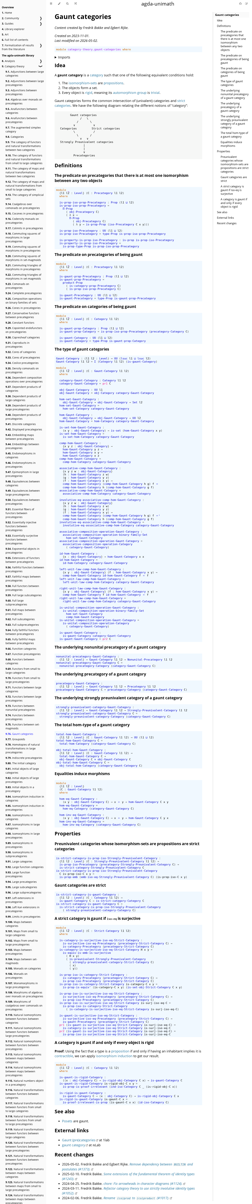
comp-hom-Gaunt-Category (78, 443)
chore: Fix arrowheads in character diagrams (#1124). (142, 1183)
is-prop (128, 240)
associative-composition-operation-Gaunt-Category (99, 531)
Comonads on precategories (17, 286)
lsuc (124, 358)
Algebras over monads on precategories (24, 101)
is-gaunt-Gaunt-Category (78, 632)
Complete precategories (24, 293)
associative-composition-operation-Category (97, 544)
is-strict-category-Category (118, 900)
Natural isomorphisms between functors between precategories (23, 1045)
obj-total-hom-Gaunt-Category (79, 749)
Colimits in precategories (24, 228)
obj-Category (104, 392)
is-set (116, 430)
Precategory (103, 193)
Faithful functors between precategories (25, 569)
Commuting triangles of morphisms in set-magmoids (23, 276)
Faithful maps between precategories (23, 578)
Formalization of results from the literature (18, 47)
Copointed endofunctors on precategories (24, 330)
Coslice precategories (22, 363)
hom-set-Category (76, 408)
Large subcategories (21, 887)
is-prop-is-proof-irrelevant (85, 1086)
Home (7, 12)
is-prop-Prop (96, 224)
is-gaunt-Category (73, 337)
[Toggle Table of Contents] (51, 3)
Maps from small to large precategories (22, 942)
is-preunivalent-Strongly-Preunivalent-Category (107, 959)
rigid (88, 92)
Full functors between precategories (22, 588)
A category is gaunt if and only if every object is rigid (234, 202)
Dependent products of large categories (23, 398)
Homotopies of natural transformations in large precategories (23, 748)
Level (78, 193)
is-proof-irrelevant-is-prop (85, 1102)
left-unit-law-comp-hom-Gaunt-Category (90, 569)
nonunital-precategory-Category (84, 665)
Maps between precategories (19, 951)
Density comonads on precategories (22, 370)
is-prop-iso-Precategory (78, 230)
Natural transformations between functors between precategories (25, 1159)
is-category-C (136, 984)
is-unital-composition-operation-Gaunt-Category (97, 607)
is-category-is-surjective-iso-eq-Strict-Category (99, 940)
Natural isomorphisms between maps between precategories (23, 1071)
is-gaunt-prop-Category (77, 328)
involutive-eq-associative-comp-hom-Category (98, 525)
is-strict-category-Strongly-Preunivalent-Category (100, 867)
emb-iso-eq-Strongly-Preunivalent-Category (115, 877)
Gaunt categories (19, 734)
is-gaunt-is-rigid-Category (81, 1077)
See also (222, 212)
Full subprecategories (22, 624)
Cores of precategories (23, 357)
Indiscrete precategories (24, 758)
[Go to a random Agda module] (75, 3)
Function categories (21, 648)
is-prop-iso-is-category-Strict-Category (91, 974)
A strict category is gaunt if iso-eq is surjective (232, 189)
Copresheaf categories (23, 337)
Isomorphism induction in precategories (25, 807)
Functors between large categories (23, 689)
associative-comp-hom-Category (87, 493)
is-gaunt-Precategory (76, 295)
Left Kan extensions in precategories (22, 909)
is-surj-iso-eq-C (154, 1002)
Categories (15, 136)
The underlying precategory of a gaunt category (231, 106)
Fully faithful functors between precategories (22, 632)
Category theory (13, 66)
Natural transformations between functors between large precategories (25, 1146)
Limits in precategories (23, 916)
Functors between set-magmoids (23, 726)
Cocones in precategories (24, 213)
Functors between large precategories (23, 698)
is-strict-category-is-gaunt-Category (86, 894)
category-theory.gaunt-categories (94, 49)
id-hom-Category (75, 562)
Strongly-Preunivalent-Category (152, 710)
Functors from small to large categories (23, 670)
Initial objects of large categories (22, 770)
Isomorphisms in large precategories (23, 835)
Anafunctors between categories (21, 111)
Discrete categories (21, 424)
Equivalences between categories (23, 483)
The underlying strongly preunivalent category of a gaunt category (234, 121)
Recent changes (227, 223)
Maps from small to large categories (22, 933)
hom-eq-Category (75, 808)
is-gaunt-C (112, 1099)
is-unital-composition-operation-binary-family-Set (103, 610)
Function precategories (23, 654)
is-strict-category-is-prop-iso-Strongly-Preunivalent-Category (106, 858)
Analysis (8, 61)
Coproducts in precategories (18, 344)
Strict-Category (106, 930)
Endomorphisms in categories (21, 455)
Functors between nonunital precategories (20, 707)
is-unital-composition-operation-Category (96, 623)
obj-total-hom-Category (77, 765)
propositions (113, 83)
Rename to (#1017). (136, 1198)
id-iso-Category (151, 1102)
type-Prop (110, 233)
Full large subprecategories (16, 602)
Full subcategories (20, 619)
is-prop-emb (68, 877)
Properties (223, 151)
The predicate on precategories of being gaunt (235, 59)
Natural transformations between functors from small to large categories (25, 1107)
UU (104, 230)
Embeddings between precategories (22, 446)
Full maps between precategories (21, 612)
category (96, 75)
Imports (64, 57)
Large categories (19, 861)
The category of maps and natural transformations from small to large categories (25, 185)
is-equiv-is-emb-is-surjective (87, 952)
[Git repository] (241, 3)
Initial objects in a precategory (20, 789)
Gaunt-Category (67, 358)
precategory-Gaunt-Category (77, 683)
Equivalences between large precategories (23, 492)
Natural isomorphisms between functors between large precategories (23, 1031)
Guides (7, 23)
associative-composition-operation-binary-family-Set (105, 534)
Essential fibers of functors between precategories (20, 513)
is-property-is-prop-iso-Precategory (88, 240)
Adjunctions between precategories (21, 92)
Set (134, 402)
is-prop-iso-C (73, 873)
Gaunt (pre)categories (78, 1140)
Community (10, 18)
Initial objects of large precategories (22, 780)
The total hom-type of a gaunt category (234, 134)
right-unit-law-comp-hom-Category (89, 601)
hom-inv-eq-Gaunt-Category (80, 814)
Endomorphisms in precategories (21, 464)
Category (101, 319)
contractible (64, 1056)
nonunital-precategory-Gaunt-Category (86, 656)
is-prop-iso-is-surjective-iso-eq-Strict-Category (99, 993)
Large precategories (21, 881)
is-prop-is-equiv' (77, 987)
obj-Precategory (81, 211)
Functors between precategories (20, 717)
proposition (120, 1051)
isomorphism (79, 83)
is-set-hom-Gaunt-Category (80, 427)
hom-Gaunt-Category (74, 414)
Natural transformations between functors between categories (25, 1093)
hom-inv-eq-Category (78, 824)
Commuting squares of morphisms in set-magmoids (23, 258)
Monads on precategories (16, 975)
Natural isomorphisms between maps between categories (23, 1058)
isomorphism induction (114, 1056)
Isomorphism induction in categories (25, 798)
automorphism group (129, 92)
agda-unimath (157, 3)
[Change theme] (59, 3)
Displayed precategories (24, 429)
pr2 (105, 638)
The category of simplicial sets (25, 196)
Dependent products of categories (23, 388)
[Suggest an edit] (246, 3)
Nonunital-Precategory (144, 659)
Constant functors (20, 322)
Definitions (224, 26)
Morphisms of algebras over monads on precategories (24, 994)
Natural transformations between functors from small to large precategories (25, 1120)
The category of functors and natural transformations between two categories (23, 146)
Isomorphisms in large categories (23, 826)
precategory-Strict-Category (141, 943)
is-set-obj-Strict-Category (149, 987)
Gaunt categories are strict (234, 179)
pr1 (105, 383)
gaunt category (73, 1145)
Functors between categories (20, 661)
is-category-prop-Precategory (92, 285)
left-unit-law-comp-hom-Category (88, 582)
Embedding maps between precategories (20, 437)
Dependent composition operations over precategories (24, 379)
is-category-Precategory (82, 946)
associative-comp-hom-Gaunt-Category (88, 468)
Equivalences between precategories (23, 501)
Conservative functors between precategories (22, 315)
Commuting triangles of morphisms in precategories (23, 267)
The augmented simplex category (23, 129)
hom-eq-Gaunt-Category (76, 798)
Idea (219, 20)
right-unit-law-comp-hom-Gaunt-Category (90, 588)
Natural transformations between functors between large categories (25, 1133)
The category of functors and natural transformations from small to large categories (24, 159)
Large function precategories (18, 874)
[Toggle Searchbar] (67, 3)
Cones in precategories (23, 308)
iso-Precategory (121, 224)
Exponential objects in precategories (22, 550)
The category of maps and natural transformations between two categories (25, 172)
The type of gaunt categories (232, 83)
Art (5, 34)
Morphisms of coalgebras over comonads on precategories (24, 1005)
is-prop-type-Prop (77, 246)
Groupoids (15, 739)
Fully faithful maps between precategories (20, 641)
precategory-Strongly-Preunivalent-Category (136, 864)
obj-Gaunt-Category (74, 389)
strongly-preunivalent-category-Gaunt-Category (93, 707)
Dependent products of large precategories (23, 407)
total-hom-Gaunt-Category (76, 734)
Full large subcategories (24, 595)
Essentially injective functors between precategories (21, 526)
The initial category (21, 763)
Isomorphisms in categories (19, 817)
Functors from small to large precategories (23, 680)
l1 (62, 193)
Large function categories (25, 867)
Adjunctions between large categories (25, 73)
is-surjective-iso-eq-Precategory (89, 943)
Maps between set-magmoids (21, 961)
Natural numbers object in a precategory (24, 1082)
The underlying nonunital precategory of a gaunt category (235, 94)
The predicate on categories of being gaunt (233, 71)
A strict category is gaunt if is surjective (97, 918)
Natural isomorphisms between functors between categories (23, 1018)
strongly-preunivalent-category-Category (91, 716)
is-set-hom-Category (78, 436)
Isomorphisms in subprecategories (19, 854)
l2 (67, 193)
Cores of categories (21, 352)
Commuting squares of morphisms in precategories (23, 248)
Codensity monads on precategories (22, 220)
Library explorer (13, 29)
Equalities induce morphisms (231, 144)
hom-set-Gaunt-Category (77, 399)
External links (225, 217)
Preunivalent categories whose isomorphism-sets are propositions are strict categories (234, 164)
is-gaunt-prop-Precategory (80, 276)
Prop (114, 202)
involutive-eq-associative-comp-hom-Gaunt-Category (100, 499)
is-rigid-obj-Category (120, 1080)
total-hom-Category (74, 743)
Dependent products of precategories (23, 416)
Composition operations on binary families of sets (24, 300)
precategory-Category (167, 331)
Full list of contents (15, 39)
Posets (67, 1121)
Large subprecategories (23, 892)
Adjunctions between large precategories (25, 83)
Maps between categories (19, 924)
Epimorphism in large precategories (22, 474)
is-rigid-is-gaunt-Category (81, 1092)
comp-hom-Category (77, 461)
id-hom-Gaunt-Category (76, 553)
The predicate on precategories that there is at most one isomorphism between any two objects (233, 41)
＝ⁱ (158, 515)
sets (94, 83)
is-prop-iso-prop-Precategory (82, 202)
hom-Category (104, 421)
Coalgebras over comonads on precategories (23, 206)
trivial (155, 92)
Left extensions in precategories (20, 900)
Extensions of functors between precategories (23, 560)
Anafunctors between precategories (21, 120)
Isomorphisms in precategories (19, 845)
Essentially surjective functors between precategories (22, 539)
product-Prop (73, 282)
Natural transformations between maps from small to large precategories (25, 1186)
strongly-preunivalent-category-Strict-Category (111, 962)
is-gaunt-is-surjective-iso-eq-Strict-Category (96, 1015)
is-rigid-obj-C (115, 1083)
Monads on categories (23, 968)
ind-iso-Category (124, 1086)
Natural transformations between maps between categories (25, 1173)
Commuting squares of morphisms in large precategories (23, 237)
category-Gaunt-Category (78, 380)
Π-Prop (68, 208)
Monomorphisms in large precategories (22, 985)
